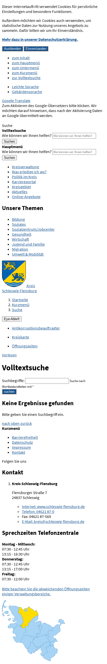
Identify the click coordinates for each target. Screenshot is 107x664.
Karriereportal (24, 181)
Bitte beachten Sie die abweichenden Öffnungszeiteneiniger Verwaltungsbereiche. (46, 591)
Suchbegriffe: (13, 380)
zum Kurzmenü (24, 72)
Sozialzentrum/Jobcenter (33, 229)
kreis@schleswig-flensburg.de (53, 521)
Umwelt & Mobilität (28, 254)
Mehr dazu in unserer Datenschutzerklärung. (40, 39)
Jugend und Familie (28, 244)
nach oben (11, 423)
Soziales (19, 224)
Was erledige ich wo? (29, 171)
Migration (20, 249)
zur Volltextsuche (26, 77)
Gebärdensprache (27, 91)
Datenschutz (22, 442)
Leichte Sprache (25, 86)
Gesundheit (21, 234)
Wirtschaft (20, 239)
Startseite (20, 299)
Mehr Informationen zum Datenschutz (33, 120)
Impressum (21, 447)
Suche (17, 309)
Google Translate (16, 100)
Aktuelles (19, 191)
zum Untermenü (25, 67)
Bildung (18, 219)
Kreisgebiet (21, 186)
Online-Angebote (26, 196)
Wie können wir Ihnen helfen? (27, 135)
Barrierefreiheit (25, 437)
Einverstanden (36, 49)
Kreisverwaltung (25, 166)
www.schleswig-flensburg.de (53, 506)
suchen (9, 391)
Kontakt (18, 452)
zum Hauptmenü (26, 62)
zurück (26, 423)
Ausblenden (12, 49)
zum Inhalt (21, 57)
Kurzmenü (20, 304)
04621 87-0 (38, 511)
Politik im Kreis (24, 176)
